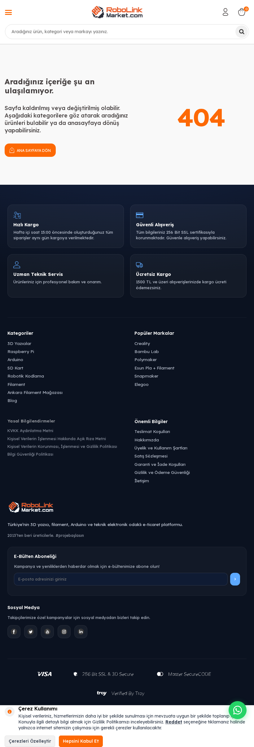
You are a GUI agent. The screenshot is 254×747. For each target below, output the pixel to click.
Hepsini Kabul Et (81, 741)
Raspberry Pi (20, 351)
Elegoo (141, 384)
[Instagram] (64, 631)
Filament (16, 384)
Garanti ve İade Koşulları (160, 464)
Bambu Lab (146, 351)
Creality (142, 343)
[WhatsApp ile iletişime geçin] (238, 710)
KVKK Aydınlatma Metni (30, 430)
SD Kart (15, 367)
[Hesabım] (225, 12)
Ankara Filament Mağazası (35, 392)
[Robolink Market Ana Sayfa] (127, 508)
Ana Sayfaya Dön (33, 150)
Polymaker (145, 359)
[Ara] (241, 31)
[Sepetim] (241, 12)
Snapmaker (146, 375)
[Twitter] (30, 631)
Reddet (173, 722)
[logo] (117, 12)
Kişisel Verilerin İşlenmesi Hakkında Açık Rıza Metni (56, 438)
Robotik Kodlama (25, 375)
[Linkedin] (80, 631)
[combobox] (127, 31)
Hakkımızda (146, 439)
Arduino (15, 359)
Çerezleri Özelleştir (30, 741)
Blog (12, 400)
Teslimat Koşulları (152, 431)
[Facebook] (13, 631)
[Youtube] (47, 631)
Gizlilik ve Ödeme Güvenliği (162, 472)
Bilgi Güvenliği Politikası (30, 454)
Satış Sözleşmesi (151, 455)
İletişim (141, 480)
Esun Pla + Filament (154, 367)
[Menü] (8, 13)
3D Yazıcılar (19, 343)
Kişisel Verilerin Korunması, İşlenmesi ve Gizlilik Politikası (62, 446)
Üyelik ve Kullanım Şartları (160, 447)
